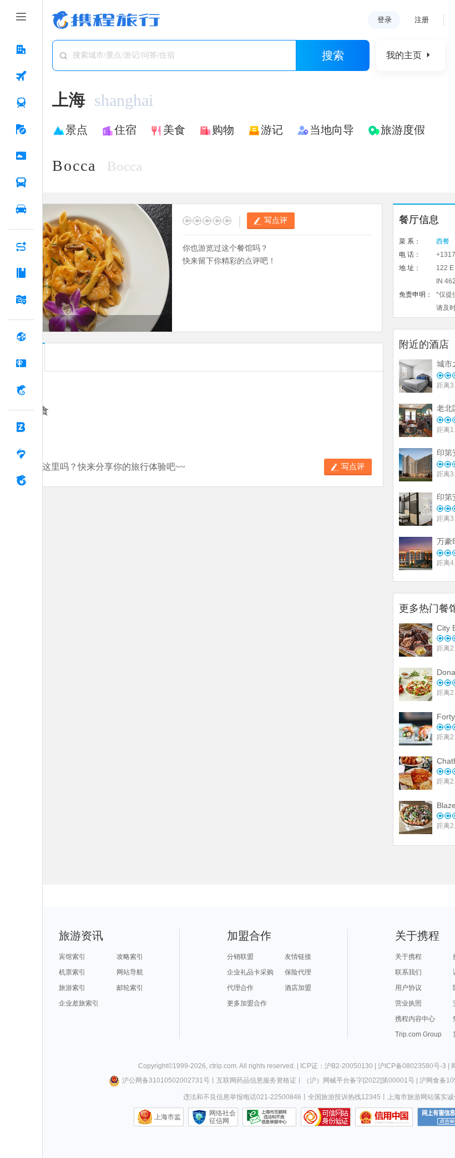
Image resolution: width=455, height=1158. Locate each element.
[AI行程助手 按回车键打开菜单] (21, 246)
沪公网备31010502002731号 (166, 1080)
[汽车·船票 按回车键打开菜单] (21, 182)
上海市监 (167, 1117)
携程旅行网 (106, 20)
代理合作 (240, 988)
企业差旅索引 (79, 1003)
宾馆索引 (72, 957)
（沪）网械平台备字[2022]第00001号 (358, 1080)
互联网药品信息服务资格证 (256, 1080)
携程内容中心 (415, 1019)
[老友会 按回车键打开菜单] (21, 453)
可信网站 (326, 1117)
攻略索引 (130, 957)
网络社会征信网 (222, 1117)
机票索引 (72, 972)
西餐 (442, 241)
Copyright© (155, 1066)
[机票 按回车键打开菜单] (21, 76)
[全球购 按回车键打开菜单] (21, 336)
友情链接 (298, 957)
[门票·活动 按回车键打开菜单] (21, 155)
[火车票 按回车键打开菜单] (21, 102)
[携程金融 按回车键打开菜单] (21, 390)
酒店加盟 (298, 988)
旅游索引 (72, 988)
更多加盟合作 (247, 1003)
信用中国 (384, 1117)
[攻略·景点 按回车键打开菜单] (21, 273)
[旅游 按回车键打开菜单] (21, 129)
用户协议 (408, 988)
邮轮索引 (130, 988)
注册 (421, 20)
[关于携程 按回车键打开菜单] (21, 480)
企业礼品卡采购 (250, 972)
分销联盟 (240, 957)
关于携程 (408, 957)
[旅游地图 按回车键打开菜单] (21, 299)
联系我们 (408, 972)
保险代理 (298, 972)
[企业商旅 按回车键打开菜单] (21, 427)
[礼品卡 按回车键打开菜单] (21, 363)
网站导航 (130, 972)
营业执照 (408, 1003)
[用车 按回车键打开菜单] (21, 209)
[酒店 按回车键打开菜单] (21, 49)
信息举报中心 (269, 1117)
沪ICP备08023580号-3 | (414, 1066)
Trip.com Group (418, 1034)
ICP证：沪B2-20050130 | (339, 1066)
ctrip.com (222, 1066)
